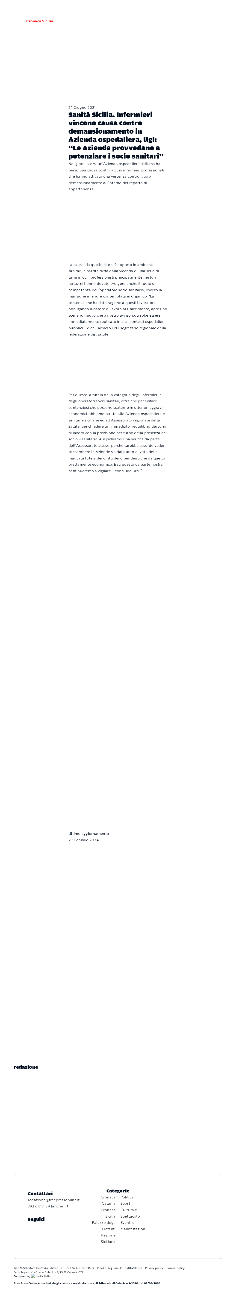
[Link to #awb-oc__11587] (14, 21)
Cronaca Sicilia (39, 21)
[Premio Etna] (118, 603)
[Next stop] (118, 723)
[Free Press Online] (210, 9)
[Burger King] (118, 780)
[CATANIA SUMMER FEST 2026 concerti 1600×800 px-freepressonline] (118, 481)
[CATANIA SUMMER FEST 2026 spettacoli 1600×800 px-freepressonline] (118, 345)
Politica (127, 1197)
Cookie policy (175, 1268)
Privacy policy (154, 1268)
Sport (125, 1203)
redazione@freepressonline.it (54, 1200)
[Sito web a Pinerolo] (40, 1276)
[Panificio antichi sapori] (118, 537)
